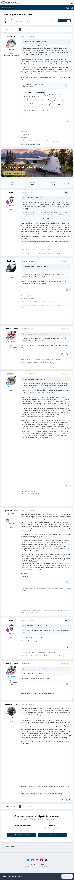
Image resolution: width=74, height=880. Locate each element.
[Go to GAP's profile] (5, 21)
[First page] (4, 29)
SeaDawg (11, 261)
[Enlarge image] (30, 144)
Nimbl (50, 563)
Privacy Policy (33, 864)
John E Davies (11, 510)
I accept (68, 876)
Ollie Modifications (26, 22)
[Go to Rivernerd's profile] (11, 43)
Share (53, 21)
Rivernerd (11, 36)
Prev (7, 29)
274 (12, 209)
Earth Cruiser (33, 561)
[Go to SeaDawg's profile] (11, 267)
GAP (42, 41)
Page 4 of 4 (27, 29)
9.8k (12, 278)
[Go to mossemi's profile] (11, 380)
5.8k (12, 527)
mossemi (11, 374)
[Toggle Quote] (23, 41)
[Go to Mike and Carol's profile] (11, 335)
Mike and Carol (11, 328)
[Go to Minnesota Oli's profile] (11, 711)
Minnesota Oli (11, 704)
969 (12, 53)
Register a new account (22, 835)
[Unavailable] (41, 793)
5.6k (12, 345)
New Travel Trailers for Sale (14, 173)
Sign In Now (52, 835)
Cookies (42, 864)
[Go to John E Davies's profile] (11, 517)
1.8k (12, 390)
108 (12, 721)
